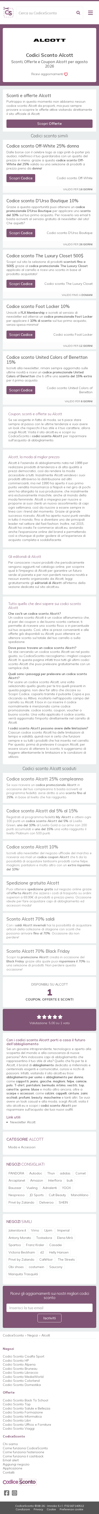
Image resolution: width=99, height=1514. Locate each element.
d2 (42, 1252)
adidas (65, 1173)
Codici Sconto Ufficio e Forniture (27, 1424)
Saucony (55, 1267)
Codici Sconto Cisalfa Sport (23, 1356)
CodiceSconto (13, 1335)
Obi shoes (16, 1267)
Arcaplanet (17, 1180)
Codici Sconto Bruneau (20, 1369)
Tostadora (44, 1238)
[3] (49, 1016)
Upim (48, 1230)
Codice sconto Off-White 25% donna (42, 146)
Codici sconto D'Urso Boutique (70, 233)
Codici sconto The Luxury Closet (68, 284)
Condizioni (23, 1509)
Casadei (55, 1245)
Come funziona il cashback (23, 1456)
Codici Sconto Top (17, 1404)
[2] (44, 1016)
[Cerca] (78, 13)
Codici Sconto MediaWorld (23, 1377)
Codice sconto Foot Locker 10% (38, 306)
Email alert (11, 1460)
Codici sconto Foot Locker (73, 335)
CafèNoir (46, 1259)
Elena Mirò (65, 1238)
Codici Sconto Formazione (23, 1412)
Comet (81, 1173)
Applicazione (12, 1468)
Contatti (9, 1472)
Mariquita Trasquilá (23, 1274)
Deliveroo (46, 1202)
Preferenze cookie (71, 1509)
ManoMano (79, 1195)
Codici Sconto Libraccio (20, 1372)
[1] (39, 1016)
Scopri (49, 123)
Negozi (32, 1335)
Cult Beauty (57, 1195)
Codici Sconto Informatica (22, 1416)
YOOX (66, 1188)
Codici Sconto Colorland (21, 1381)
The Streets (66, 1259)
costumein (36, 1267)
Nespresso (17, 1195)
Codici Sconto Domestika (22, 1385)
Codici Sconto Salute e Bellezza (26, 1408)
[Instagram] (14, 1493)
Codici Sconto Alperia (19, 1364)
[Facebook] (7, 1493)
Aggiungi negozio (16, 1464)
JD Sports (37, 1195)
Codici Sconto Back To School (25, 1400)
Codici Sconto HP (16, 1360)
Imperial (63, 1230)
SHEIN (63, 1202)
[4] (54, 1016)
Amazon (36, 1180)
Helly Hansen (59, 1252)
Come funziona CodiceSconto (25, 1448)
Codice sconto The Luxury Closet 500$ (44, 255)
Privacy (38, 1509)
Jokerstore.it (17, 1230)
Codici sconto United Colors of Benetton (70, 390)
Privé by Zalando (21, 1202)
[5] (60, 1016)
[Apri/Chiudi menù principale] (90, 12)
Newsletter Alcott (22, 1122)
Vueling (32, 1188)
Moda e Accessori (21, 1147)
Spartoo (15, 1245)
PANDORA (16, 1173)
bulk (70, 1180)
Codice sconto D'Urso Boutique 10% (42, 200)
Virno (35, 1230)
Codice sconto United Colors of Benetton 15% (46, 359)
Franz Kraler (35, 1245)
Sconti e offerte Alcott (28, 95)
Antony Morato (20, 1238)
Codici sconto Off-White (75, 178)
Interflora (55, 1180)
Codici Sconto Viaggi (19, 1428)
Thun (51, 1173)
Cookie (51, 1509)
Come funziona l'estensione (23, 1452)
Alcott (45, 1335)
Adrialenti (50, 1188)
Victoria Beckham (22, 1252)
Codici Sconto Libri (17, 1420)
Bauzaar (15, 1188)
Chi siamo (10, 1444)
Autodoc (35, 1173)
